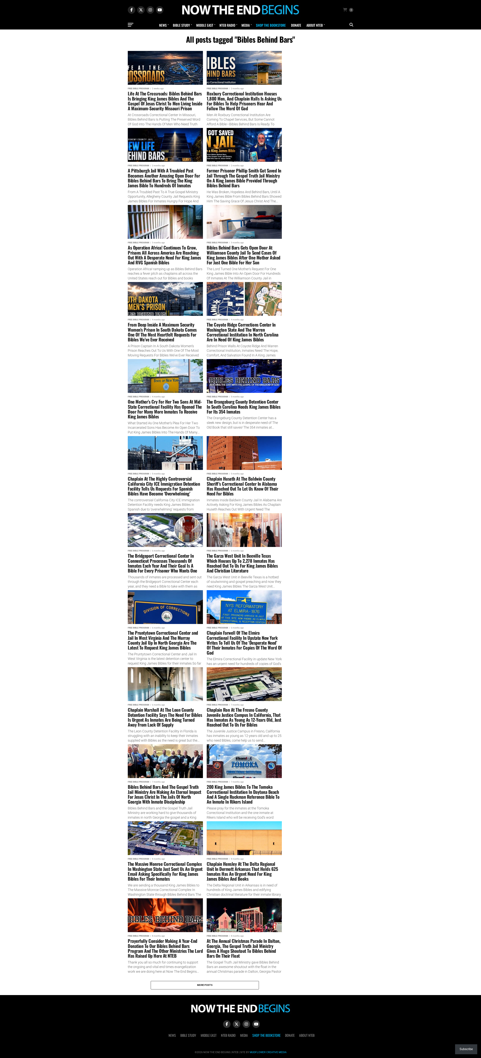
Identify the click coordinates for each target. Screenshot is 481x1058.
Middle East (204, 25)
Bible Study (181, 25)
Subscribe (466, 1049)
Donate (296, 25)
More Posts (205, 985)
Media (245, 25)
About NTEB (314, 25)
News (163, 25)
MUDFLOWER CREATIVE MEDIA (268, 1052)
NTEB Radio (227, 25)
